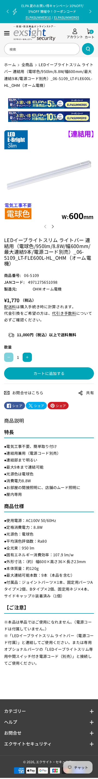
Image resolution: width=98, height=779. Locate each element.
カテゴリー (15, 711)
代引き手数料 (64, 313)
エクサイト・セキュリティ (55, 761)
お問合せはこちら (27, 392)
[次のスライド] (90, 11)
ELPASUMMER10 (38, 17)
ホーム (10, 64)
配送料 (10, 306)
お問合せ (13, 732)
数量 (8, 347)
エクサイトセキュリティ (28, 743)
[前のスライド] (7, 11)
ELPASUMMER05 (66, 17)
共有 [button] (90, 392)
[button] (7, 33)
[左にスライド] (45, 226)
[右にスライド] (53, 226)
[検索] (88, 49)
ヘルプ (10, 722)
